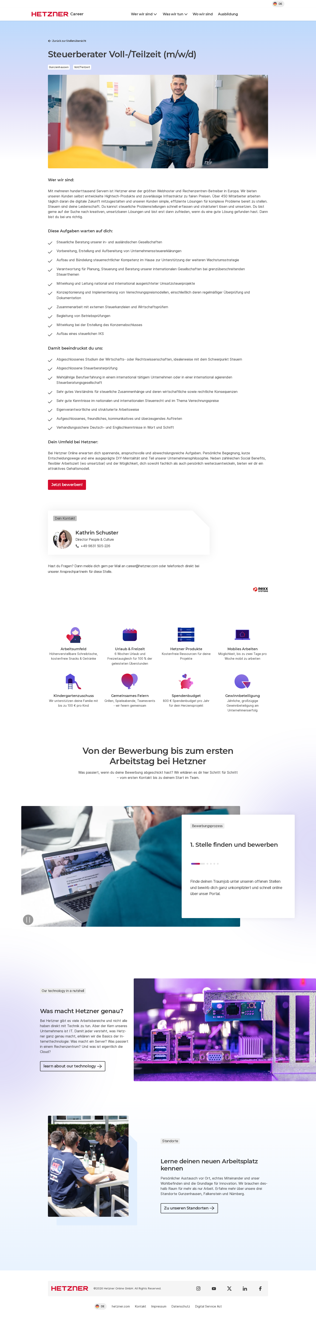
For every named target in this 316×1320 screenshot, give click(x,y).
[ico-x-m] (229, 1288)
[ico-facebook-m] (260, 1288)
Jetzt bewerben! (67, 484)
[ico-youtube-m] (214, 1288)
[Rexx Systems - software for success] (260, 589)
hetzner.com (121, 1306)
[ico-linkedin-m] (245, 1288)
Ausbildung (228, 14)
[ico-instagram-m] (198, 1288)
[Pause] (28, 920)
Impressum (158, 1306)
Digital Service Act (208, 1306)
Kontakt (140, 1306)
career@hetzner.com (142, 566)
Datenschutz (181, 1306)
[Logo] (69, 1288)
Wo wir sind (203, 14)
